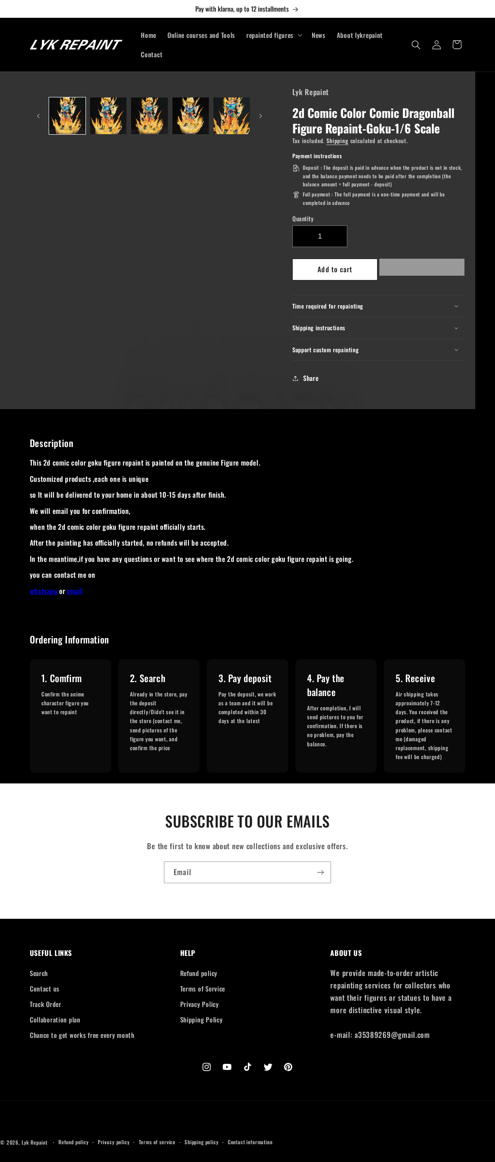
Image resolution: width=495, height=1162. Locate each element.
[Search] (416, 44)
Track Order (45, 1004)
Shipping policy (201, 1142)
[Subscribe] (320, 872)
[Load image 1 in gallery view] (67, 115)
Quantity (303, 218)
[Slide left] (38, 116)
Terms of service (157, 1142)
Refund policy (198, 973)
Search (39, 973)
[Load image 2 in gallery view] (108, 115)
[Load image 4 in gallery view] (190, 115)
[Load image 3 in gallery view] (149, 115)
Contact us (45, 988)
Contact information (250, 1142)
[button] (421, 269)
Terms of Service (202, 988)
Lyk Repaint (35, 1142)
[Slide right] (260, 116)
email (75, 591)
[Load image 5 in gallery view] (231, 115)
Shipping (337, 141)
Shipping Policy (201, 1019)
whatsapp (44, 591)
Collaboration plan (55, 1019)
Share (310, 378)
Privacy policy (114, 1142)
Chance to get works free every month (82, 1035)
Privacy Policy (199, 1004)
